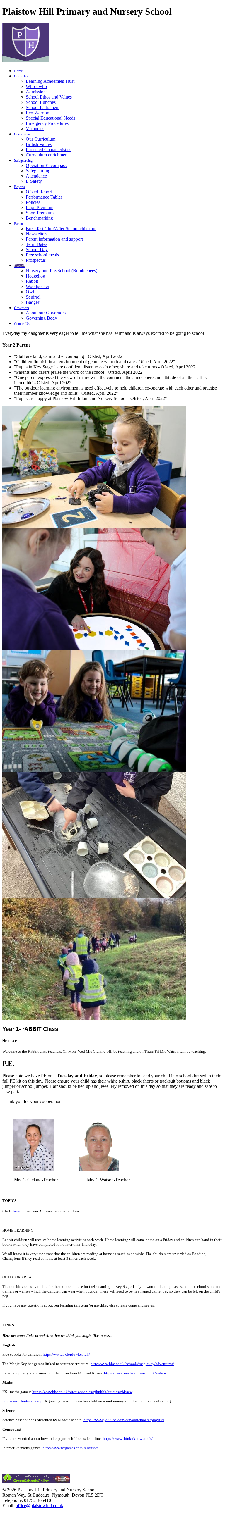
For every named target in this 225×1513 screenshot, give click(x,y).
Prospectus (36, 260)
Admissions (36, 91)
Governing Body (41, 318)
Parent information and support (54, 239)
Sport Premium (40, 212)
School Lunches (41, 102)
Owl (30, 291)
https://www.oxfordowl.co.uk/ (66, 1354)
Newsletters (36, 233)
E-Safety (34, 181)
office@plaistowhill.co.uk (39, 1505)
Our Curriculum (40, 139)
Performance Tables (44, 196)
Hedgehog (35, 275)
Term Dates (36, 244)
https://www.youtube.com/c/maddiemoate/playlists (123, 1420)
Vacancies (35, 128)
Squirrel (33, 296)
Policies (33, 202)
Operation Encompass (46, 165)
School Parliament (42, 107)
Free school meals (42, 254)
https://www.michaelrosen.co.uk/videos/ (136, 1373)
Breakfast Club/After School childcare (61, 228)
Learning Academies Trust (50, 81)
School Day (37, 249)
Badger (32, 302)
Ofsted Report (39, 191)
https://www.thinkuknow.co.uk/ (128, 1438)
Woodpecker (37, 286)
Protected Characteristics (48, 149)
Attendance (36, 175)
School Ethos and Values (49, 96)
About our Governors (46, 312)
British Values (39, 144)
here (17, 1211)
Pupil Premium (39, 207)
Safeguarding (38, 170)
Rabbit (32, 281)
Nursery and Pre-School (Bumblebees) (61, 270)
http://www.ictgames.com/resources (70, 1448)
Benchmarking (39, 218)
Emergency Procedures (47, 123)
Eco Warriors (38, 112)
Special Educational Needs (50, 118)
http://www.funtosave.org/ (23, 1401)
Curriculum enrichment (47, 154)
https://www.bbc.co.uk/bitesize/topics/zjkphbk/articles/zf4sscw (82, 1392)
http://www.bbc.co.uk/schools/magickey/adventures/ (132, 1364)
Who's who (36, 86)
